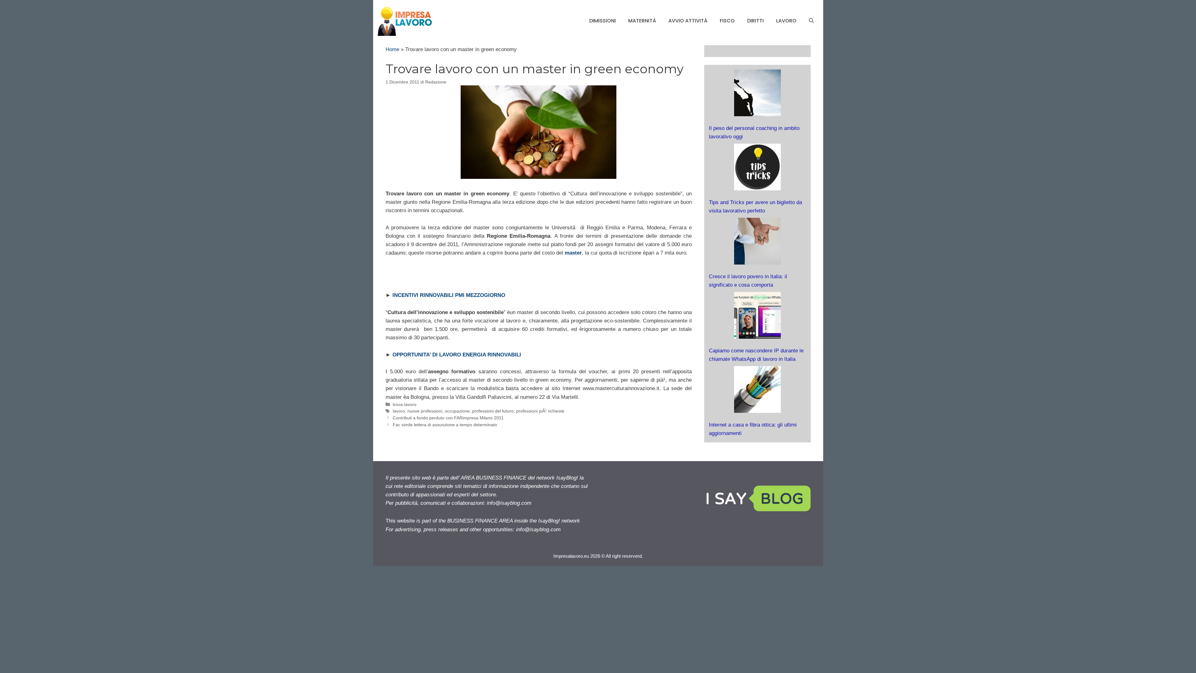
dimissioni (602, 20)
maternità (642, 20)
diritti (755, 20)
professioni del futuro (493, 410)
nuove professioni (424, 410)
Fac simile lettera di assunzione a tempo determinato (445, 424)
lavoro (786, 20)
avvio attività (687, 20)
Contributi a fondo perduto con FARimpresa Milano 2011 (448, 417)
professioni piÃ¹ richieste (540, 410)
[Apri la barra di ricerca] (811, 21)
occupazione (457, 410)
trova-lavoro (404, 404)
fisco (727, 20)
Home (392, 49)
